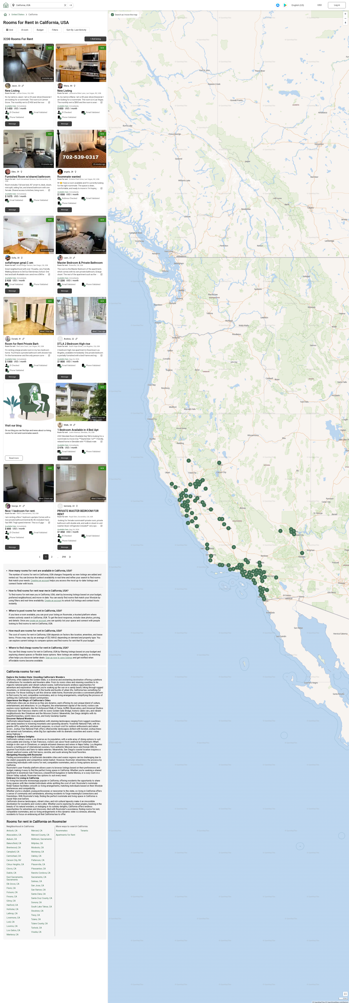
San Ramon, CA (38, 889)
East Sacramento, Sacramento (15, 878)
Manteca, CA (12, 934)
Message (12, 124)
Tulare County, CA (39, 923)
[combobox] (39, 5)
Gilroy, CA (11, 900)
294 (64, 557)
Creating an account (40, 580)
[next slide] (49, 63)
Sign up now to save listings (59, 657)
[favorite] (6, 48)
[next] (70, 5)
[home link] (5, 5)
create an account (38, 620)
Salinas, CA (36, 881)
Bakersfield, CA (14, 843)
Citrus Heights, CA (15, 864)
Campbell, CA (13, 851)
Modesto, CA (37, 847)
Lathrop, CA (12, 913)
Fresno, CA (12, 896)
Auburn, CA (12, 839)
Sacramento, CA (38, 877)
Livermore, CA (13, 917)
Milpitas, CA (37, 843)
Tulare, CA (36, 919)
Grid (11, 30)
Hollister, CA (12, 909)
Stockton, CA (37, 911)
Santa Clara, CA (38, 894)
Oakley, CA (36, 856)
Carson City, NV (14, 860)
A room (24, 30)
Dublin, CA (11, 873)
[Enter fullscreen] (345, 994)
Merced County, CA (40, 835)
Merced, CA (36, 830)
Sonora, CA (36, 902)
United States (17, 14)
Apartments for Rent (65, 835)
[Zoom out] (345, 18)
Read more (14, 458)
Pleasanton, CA (38, 868)
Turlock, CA (36, 927)
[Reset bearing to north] (345, 23)
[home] (5, 15)
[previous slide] (8, 63)
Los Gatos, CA (13, 930)
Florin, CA (11, 888)
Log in (337, 5)
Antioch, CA (12, 830)
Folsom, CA (12, 892)
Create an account (53, 600)
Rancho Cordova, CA (40, 873)
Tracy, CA (35, 915)
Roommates (61, 830)
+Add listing (95, 39)
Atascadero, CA (14, 835)
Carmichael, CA (14, 856)
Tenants (84, 830)
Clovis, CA (11, 868)
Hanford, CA (12, 905)
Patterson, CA (37, 860)
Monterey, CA (37, 851)
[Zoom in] (345, 14)
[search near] (13, 5)
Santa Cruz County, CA (41, 898)
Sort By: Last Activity (76, 30)
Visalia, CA (36, 932)
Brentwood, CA (14, 847)
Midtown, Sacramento (41, 839)
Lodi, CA (10, 922)
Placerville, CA (38, 864)
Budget (40, 30)
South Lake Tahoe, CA (41, 906)
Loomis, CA (12, 926)
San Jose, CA (37, 885)
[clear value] (65, 5)
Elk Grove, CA (13, 884)
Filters (55, 30)
